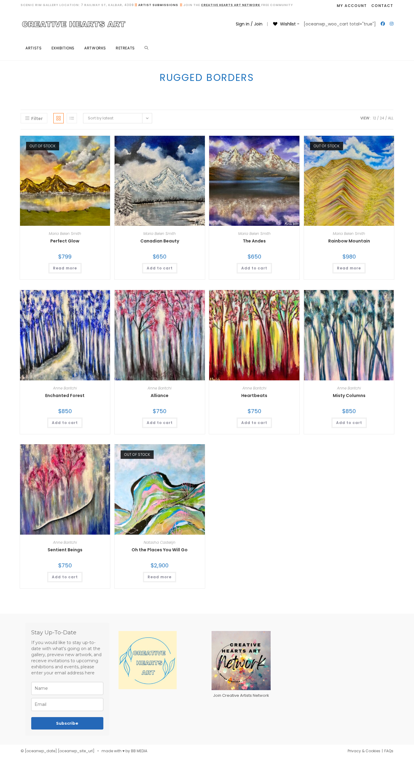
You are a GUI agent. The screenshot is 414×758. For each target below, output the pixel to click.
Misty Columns (349, 395)
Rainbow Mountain (349, 241)
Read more (65, 268)
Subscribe (67, 723)
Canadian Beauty (159, 241)
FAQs (388, 750)
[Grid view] (58, 118)
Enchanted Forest (65, 395)
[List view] (72, 118)
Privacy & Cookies (364, 750)
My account (352, 5)
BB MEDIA (139, 750)
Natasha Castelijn (159, 542)
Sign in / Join (249, 24)
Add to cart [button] (160, 268)
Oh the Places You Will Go (160, 550)
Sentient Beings (65, 550)
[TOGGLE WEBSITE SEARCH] (146, 48)
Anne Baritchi (65, 388)
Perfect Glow (64, 241)
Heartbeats (254, 395)
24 (382, 118)
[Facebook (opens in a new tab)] (382, 24)
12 (374, 118)
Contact (382, 5)
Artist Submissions (158, 5)
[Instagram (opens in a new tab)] (391, 24)
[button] (90, 142)
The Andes (254, 241)
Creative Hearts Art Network (230, 5)
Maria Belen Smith (65, 233)
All (390, 118)
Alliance (160, 395)
